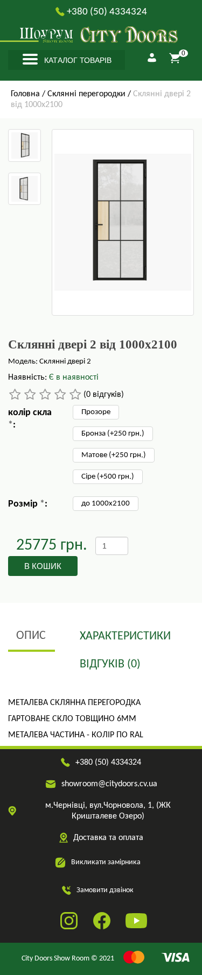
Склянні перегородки (86, 94)
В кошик (42, 566)
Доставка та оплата (108, 838)
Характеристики (125, 636)
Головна (25, 94)
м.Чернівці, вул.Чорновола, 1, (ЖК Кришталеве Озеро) (108, 811)
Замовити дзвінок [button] (105, 890)
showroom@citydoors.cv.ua (109, 784)
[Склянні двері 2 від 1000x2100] (24, 145)
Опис (31, 636)
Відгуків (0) (110, 664)
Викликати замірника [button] (106, 862)
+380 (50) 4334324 (107, 12)
